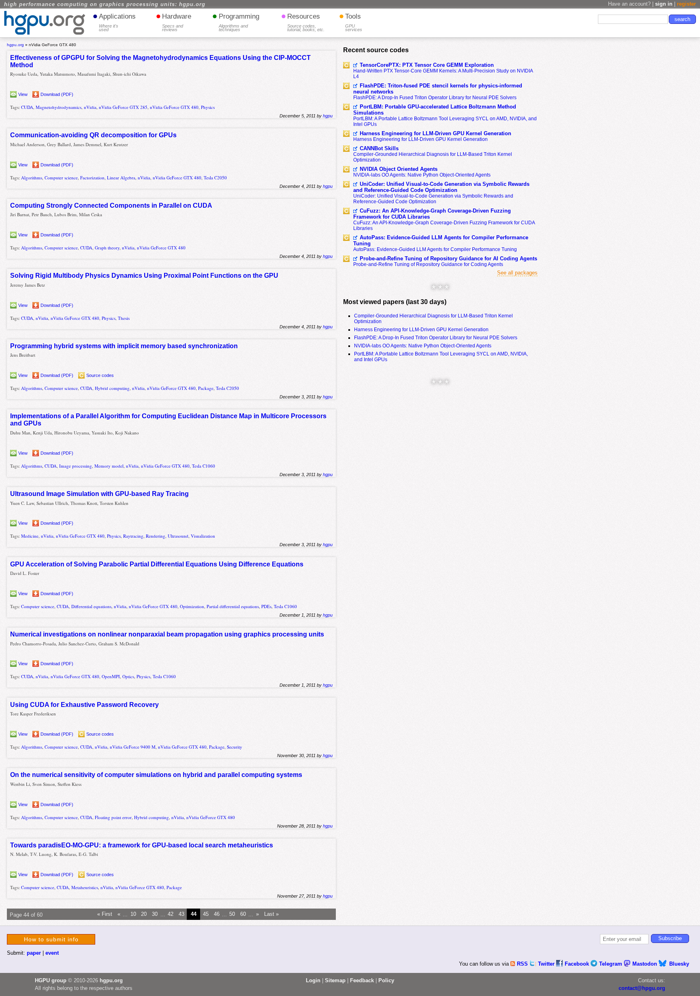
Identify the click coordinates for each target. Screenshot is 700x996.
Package (205, 388)
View (23, 94)
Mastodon (645, 964)
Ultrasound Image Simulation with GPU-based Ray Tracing (99, 493)
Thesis (124, 318)
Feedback (362, 980)
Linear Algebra (121, 178)
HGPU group (50, 980)
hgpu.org (15, 45)
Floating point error (113, 817)
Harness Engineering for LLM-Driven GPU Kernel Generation (435, 133)
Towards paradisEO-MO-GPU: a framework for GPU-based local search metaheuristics (141, 845)
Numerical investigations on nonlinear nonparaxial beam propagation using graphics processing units (167, 634)
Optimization (192, 606)
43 (181, 914)
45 (206, 914)
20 (144, 914)
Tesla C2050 (215, 178)
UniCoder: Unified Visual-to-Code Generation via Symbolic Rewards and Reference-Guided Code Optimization (441, 187)
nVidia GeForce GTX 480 (174, 107)
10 (133, 914)
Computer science (61, 178)
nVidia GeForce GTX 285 (123, 107)
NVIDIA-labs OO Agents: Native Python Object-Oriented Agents (422, 175)
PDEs (266, 606)
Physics (208, 107)
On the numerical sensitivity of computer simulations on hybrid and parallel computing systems (156, 774)
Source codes (100, 375)
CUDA (27, 107)
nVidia (90, 107)
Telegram (611, 964)
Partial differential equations (233, 606)
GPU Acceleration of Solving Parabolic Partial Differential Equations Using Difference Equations (156, 564)
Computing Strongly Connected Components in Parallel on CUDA (111, 205)
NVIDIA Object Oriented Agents (399, 169)
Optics (128, 676)
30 (155, 914)
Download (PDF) (57, 94)
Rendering (155, 536)
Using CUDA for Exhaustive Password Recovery (84, 704)
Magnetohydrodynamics (58, 107)
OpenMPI (111, 676)
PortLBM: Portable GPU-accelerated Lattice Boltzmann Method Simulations (434, 110)
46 (217, 914)
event (52, 953)
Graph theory (107, 248)
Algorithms (31, 178)
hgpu (328, 115)
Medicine (29, 536)
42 (170, 914)
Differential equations (91, 606)
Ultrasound (178, 536)
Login (313, 980)
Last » (271, 914)
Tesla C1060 (203, 466)
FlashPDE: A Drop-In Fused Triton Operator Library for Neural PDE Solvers (434, 97)
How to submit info (51, 939)
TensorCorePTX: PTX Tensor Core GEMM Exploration (427, 65)
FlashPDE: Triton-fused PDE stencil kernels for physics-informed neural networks (437, 89)
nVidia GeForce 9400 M (133, 747)
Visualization (203, 536)
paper (34, 953)
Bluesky (679, 964)
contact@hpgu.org (642, 988)
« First (104, 914)
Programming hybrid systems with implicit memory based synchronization (124, 346)
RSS (523, 964)
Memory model (109, 466)
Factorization (92, 178)
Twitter (547, 964)
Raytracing (133, 536)
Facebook (578, 964)
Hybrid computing (112, 388)
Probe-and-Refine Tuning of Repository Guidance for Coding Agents (428, 264)
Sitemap (335, 980)
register (686, 4)
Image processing (75, 466)
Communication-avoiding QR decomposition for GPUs (93, 135)
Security (234, 747)
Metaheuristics (84, 887)
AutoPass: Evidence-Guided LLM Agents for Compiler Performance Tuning (440, 240)
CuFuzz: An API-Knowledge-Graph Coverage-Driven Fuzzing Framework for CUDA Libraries (432, 214)
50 (232, 914)
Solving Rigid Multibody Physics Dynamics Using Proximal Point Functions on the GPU (144, 275)
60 (243, 914)
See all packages (517, 273)
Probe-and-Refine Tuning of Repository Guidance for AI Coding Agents (448, 258)
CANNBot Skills (379, 148)
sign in (663, 4)
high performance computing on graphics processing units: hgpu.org (104, 4)
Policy (386, 980)
